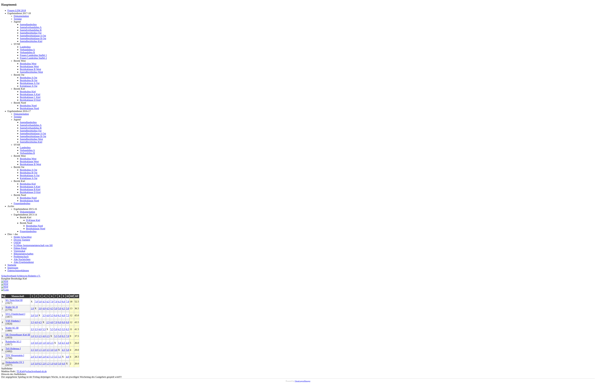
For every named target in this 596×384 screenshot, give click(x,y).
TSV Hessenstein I (15, 355)
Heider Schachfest (23, 237)
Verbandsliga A (27, 49)
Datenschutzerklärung (18, 270)
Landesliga (25, 47)
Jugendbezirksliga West (31, 72)
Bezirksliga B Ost (28, 80)
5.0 (40, 301)
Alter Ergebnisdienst (24, 262)
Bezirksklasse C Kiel (30, 97)
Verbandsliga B (27, 52)
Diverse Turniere (22, 239)
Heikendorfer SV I (15, 362)
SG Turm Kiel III (14, 300)
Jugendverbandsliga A (31, 27)
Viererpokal (19, 251)
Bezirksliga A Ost (28, 77)
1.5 (40, 350)
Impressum (12, 267)
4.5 (44, 301)
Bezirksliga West (28, 63)
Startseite (11, 265)
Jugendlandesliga (28, 24)
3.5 (44, 315)
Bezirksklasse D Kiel (30, 100)
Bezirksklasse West (29, 66)
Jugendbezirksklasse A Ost (33, 35)
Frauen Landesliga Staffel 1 (33, 55)
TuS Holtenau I (13, 348)
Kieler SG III (12, 328)
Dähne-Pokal (20, 248)
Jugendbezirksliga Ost (30, 33)
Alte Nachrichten (22, 259)
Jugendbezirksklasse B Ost (33, 38)
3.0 (40, 308)
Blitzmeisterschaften (23, 253)
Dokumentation (21, 16)
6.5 (59, 315)
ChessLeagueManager (302, 381)
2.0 (40, 343)
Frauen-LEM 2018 (16, 10)
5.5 (51, 315)
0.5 (40, 363)
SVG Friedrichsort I (15, 314)
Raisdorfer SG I (13, 341)
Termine (18, 19)
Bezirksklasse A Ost (29, 83)
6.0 (63, 301)
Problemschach (21, 256)
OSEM (17, 242)
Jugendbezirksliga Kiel (31, 41)
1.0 (32, 308)
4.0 (44, 308)
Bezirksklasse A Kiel (30, 94)
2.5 (48, 322)
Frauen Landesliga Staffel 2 (33, 58)
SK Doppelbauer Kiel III (18, 334)
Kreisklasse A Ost (28, 86)
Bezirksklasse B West (30, 69)
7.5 (67, 315)
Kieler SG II (12, 307)
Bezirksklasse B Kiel (30, 189)
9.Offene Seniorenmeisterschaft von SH (33, 245)
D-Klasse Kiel (33, 220)
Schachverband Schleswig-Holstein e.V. (21, 275)
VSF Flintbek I (13, 321)
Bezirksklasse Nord (29, 108)
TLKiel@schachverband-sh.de (32, 371)
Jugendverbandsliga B (31, 30)
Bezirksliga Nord (28, 105)
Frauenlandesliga (22, 203)
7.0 (36, 301)
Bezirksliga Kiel (28, 91)
